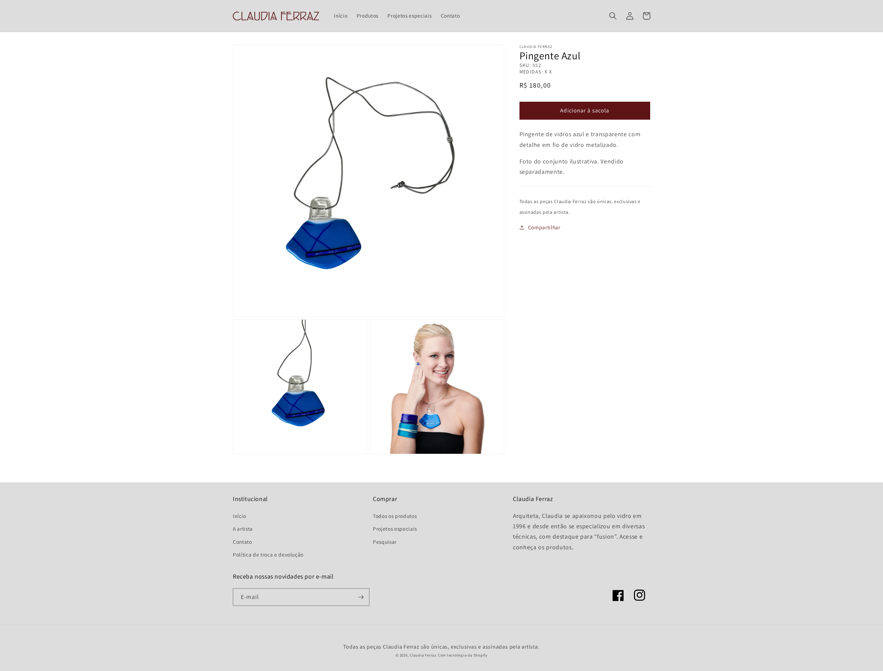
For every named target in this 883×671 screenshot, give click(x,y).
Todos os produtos (395, 515)
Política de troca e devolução (268, 554)
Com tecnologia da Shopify (462, 655)
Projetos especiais (395, 528)
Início (239, 515)
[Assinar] (361, 597)
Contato (242, 541)
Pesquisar (385, 541)
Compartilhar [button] (544, 227)
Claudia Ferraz (423, 655)
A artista (243, 528)
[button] (613, 16)
